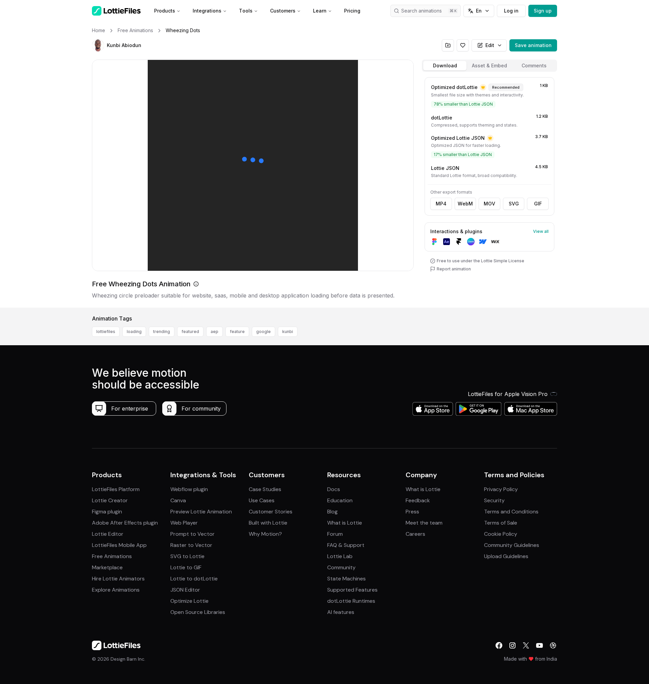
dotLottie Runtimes (351, 600)
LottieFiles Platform (116, 489)
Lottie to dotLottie (194, 578)
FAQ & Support (345, 545)
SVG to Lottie (187, 556)
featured (190, 331)
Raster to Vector (191, 545)
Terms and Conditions (511, 511)
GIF (538, 203)
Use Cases (261, 500)
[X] (526, 645)
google (263, 331)
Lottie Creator (110, 500)
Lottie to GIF (185, 567)
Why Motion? (265, 533)
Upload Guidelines (506, 556)
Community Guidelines (511, 545)
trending (161, 331)
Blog (332, 511)
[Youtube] (539, 645)
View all (541, 231)
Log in (511, 11)
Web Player (184, 522)
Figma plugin (107, 511)
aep (214, 331)
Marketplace (107, 567)
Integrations (207, 11)
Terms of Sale (500, 522)
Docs (333, 489)
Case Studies (265, 489)
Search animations (421, 11)
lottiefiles (105, 331)
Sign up (543, 11)
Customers (282, 11)
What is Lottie (344, 522)
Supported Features (352, 589)
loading (134, 331)
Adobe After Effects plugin (125, 522)
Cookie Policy (500, 533)
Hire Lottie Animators (118, 578)
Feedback (418, 500)
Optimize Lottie (189, 600)
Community (341, 567)
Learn (320, 11)
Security (494, 500)
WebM (465, 203)
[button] (98, 45)
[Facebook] (499, 645)
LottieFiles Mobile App (119, 545)
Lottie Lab (340, 556)
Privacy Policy (501, 489)
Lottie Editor (107, 533)
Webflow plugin (189, 489)
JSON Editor (185, 589)
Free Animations (112, 556)
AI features (340, 612)
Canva (178, 500)
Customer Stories (270, 511)
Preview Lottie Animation (201, 511)
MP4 (441, 203)
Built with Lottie (268, 522)
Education (340, 500)
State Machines (346, 578)
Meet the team (424, 522)
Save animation (533, 45)
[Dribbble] (553, 645)
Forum (335, 533)
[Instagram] (512, 645)
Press (412, 511)
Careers (415, 533)
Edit (489, 45)
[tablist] (489, 66)
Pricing (352, 11)
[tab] (444, 65)
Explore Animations (116, 589)
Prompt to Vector (192, 533)
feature (237, 331)
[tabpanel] (489, 191)
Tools (246, 11)
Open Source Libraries (197, 612)
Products (164, 11)
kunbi (287, 331)
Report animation (454, 268)
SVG (514, 203)
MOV (489, 203)
